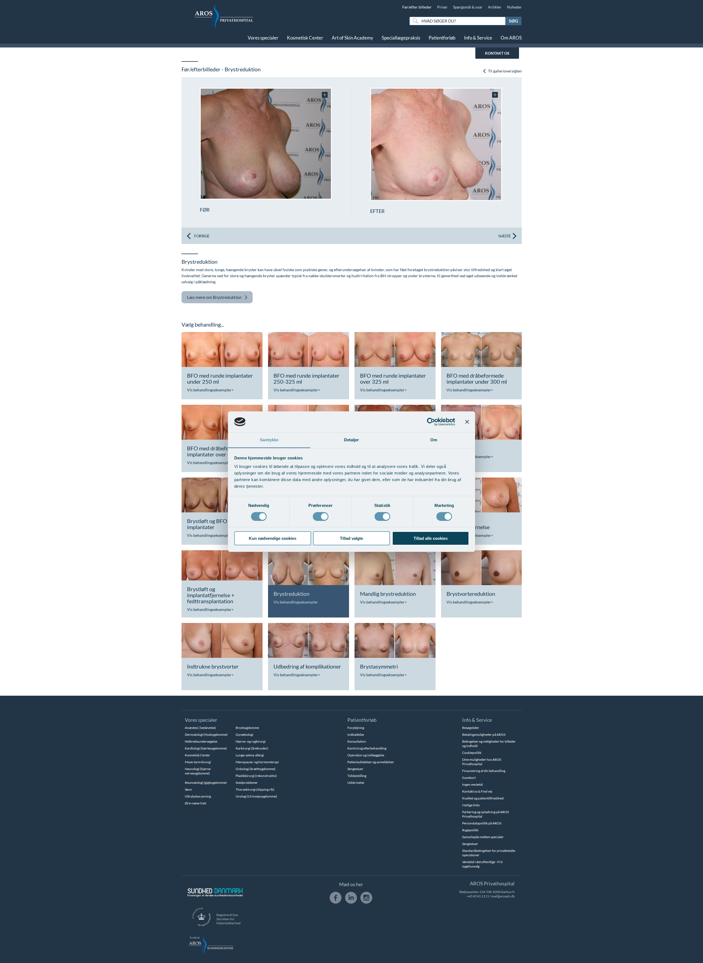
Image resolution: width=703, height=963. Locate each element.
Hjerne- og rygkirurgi (251, 741)
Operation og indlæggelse (365, 755)
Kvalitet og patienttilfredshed (483, 798)
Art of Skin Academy (352, 38)
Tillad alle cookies (431, 538)
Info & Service (478, 38)
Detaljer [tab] (351, 439)
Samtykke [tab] (269, 439)
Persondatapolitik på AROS (481, 823)
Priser (442, 7)
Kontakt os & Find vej (477, 791)
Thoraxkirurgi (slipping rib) (255, 789)
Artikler (494, 7)
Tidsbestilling (356, 776)
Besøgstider (470, 728)
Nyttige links (471, 805)
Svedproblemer (247, 782)
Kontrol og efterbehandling (366, 748)
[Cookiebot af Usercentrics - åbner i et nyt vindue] (431, 422)
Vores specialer (263, 38)
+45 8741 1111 (478, 896)
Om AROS (511, 38)
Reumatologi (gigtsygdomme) (206, 782)
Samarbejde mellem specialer (483, 837)
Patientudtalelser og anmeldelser (370, 762)
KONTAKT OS (497, 53)
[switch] (320, 516)
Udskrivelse (355, 782)
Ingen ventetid (472, 784)
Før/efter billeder (417, 7)
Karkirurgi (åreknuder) (252, 748)
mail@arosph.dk (503, 896)
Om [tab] (433, 439)
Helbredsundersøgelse (201, 741)
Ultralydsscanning (198, 796)
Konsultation (356, 741)
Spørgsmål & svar (467, 7)
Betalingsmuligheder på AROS (483, 734)
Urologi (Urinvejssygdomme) (256, 796)
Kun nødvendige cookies (272, 538)
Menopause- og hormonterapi (257, 762)
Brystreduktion (214, 297)
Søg (513, 20)
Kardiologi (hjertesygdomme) (206, 748)
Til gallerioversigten (504, 71)
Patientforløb (442, 38)
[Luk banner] (467, 422)
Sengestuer (355, 769)
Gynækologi (244, 734)
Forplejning (355, 728)
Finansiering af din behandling (483, 771)
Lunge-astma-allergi (250, 755)
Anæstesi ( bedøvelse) (200, 728)
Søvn (188, 789)
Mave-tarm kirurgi (198, 762)
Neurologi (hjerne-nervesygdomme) (198, 771)
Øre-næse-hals (195, 803)
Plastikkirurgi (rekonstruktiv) (256, 776)
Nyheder (514, 7)
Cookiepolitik (471, 753)
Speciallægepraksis (401, 38)
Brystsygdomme (247, 728)
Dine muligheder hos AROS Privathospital (481, 761)
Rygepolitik (470, 830)
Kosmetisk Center (305, 38)
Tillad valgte (351, 538)
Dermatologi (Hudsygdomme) (206, 734)
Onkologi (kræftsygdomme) (255, 769)
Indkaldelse (355, 734)
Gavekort (469, 778)
